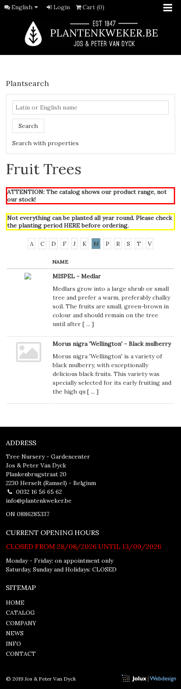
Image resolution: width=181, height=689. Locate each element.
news (15, 633)
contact (21, 654)
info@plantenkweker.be (39, 500)
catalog (20, 612)
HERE (72, 225)
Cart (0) (93, 7)
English (21, 7)
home (15, 602)
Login (61, 7)
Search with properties (45, 143)
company (21, 623)
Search (28, 126)
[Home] (90, 33)
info (13, 643)
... (88, 324)
